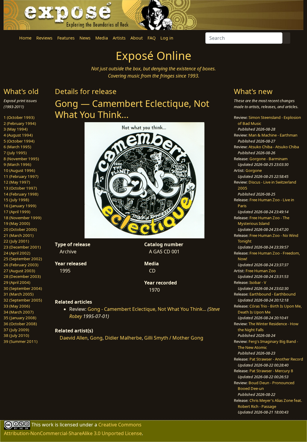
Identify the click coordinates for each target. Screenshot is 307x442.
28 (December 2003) (22, 276)
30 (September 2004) (23, 288)
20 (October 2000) (20, 229)
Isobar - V (257, 282)
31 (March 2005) (19, 294)
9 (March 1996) (17, 164)
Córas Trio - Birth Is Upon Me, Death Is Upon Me (270, 309)
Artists (119, 38)
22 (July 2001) (16, 241)
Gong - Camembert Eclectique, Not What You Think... (147, 309)
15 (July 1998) (16, 199)
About (136, 38)
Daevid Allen (74, 337)
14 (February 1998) (21, 194)
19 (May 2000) (17, 223)
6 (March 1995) (17, 146)
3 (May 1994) (16, 129)
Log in (166, 38)
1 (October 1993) (19, 117)
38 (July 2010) (16, 335)
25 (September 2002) (23, 258)
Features (66, 38)
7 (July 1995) (15, 152)
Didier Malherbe (123, 337)
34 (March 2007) (19, 312)
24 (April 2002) (17, 253)
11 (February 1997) (21, 176)
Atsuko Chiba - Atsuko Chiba (274, 146)
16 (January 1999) (20, 205)
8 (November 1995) (21, 158)
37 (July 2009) (16, 329)
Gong (96, 337)
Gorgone (254, 170)
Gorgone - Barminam (268, 158)
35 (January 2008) (20, 317)
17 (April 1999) (17, 211)
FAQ (152, 38)
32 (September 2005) (23, 300)
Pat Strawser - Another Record (276, 359)
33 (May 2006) (17, 306)
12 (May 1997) (17, 182)
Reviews (44, 38)
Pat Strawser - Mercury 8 (271, 370)
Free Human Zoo (261, 270)
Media (101, 38)
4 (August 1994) (18, 135)
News (85, 38)
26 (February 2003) (21, 264)
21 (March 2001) (19, 235)
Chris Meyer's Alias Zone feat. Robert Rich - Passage (270, 403)
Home (25, 38)
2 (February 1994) (20, 123)
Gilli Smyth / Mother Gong (173, 337)
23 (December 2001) (22, 247)
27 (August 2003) (19, 270)
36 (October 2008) (20, 323)
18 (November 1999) (22, 217)
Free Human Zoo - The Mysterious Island (263, 220)
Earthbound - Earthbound (272, 294)
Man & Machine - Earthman (273, 135)
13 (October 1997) (20, 188)
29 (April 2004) (17, 282)
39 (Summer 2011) (20, 341)
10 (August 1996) (19, 170)
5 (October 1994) (19, 141)
